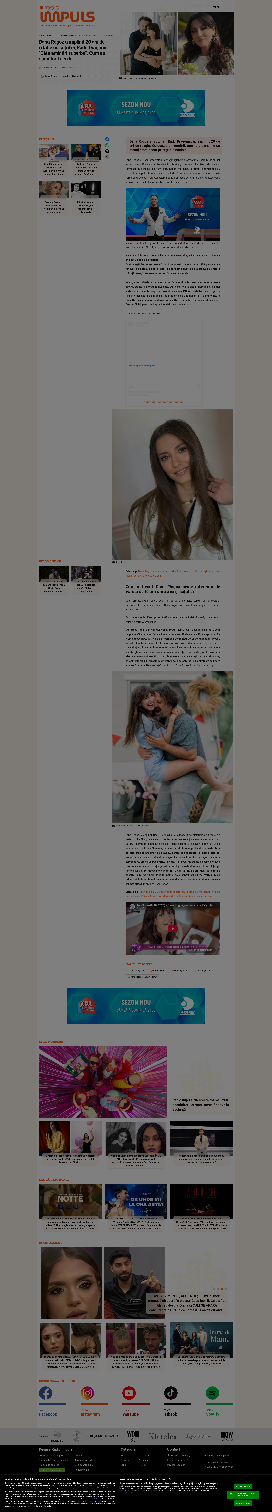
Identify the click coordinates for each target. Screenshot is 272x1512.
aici (95, 1499)
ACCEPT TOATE (243, 1486)
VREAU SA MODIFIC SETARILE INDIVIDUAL (243, 1494)
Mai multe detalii (103, 1488)
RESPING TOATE (243, 1503)
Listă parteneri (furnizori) (129, 1493)
